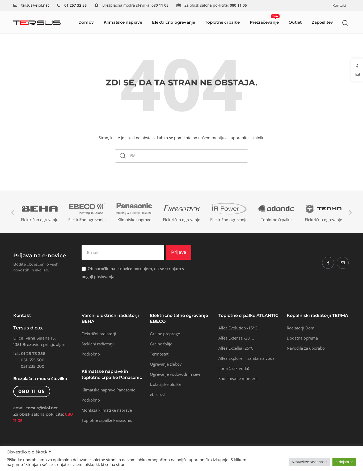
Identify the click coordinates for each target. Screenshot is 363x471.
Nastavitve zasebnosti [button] (309, 461)
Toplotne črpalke (222, 22)
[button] (345, 22)
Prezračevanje (264, 20)
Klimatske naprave (123, 22)
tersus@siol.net (35, 5)
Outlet (295, 22)
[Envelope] (343, 263)
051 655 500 (32, 359)
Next (350, 212)
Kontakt (339, 5)
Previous (12, 212)
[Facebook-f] (328, 263)
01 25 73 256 (33, 353)
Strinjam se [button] (344, 461)
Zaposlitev (322, 22)
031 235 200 (32, 366)
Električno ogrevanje (173, 22)
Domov (86, 22)
